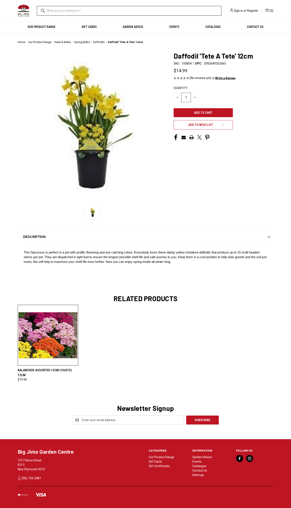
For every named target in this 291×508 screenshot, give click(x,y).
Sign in (238, 10)
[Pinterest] (207, 137)
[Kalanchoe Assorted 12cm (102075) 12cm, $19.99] (48, 335)
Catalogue (213, 27)
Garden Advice (133, 27)
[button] (223, 78)
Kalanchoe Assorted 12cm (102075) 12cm (45, 372)
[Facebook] (176, 137)
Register (252, 10)
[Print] (191, 137)
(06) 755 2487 (31, 478)
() (271, 10)
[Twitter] (199, 137)
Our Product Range (41, 27)
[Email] (184, 137)
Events (174, 27)
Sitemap (198, 475)
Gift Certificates (159, 466)
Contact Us (255, 27)
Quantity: (181, 88)
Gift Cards (89, 27)
